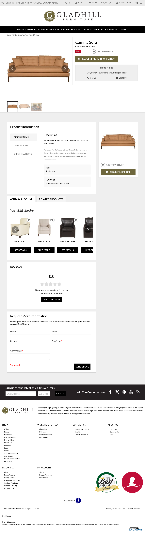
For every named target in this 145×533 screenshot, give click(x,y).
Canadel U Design (11, 485)
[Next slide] (88, 229)
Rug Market (96, 29)
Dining (29, 29)
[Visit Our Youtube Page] (131, 392)
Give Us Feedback (81, 434)
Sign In (41, 472)
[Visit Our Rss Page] (138, 392)
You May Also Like (21, 199)
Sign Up (60, 393)
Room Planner (9, 475)
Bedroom (39, 29)
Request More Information (98, 59)
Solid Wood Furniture (12, 459)
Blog (6, 472)
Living (20, 29)
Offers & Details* (133, 509)
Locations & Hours (82, 429)
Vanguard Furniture (86, 46)
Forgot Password (45, 475)
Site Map (122, 509)
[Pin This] (78, 52)
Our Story (113, 429)
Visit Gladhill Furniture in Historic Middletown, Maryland (29, 3)
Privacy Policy (111, 509)
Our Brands (8, 456)
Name (14, 331)
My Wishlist (43, 478)
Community (114, 432)
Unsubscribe (9, 488)
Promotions (8, 461)
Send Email (82, 366)
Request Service (45, 434)
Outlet (124, 29)
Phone (14, 341)
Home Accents (54, 29)
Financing (43, 429)
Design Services (10, 478)
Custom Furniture (11, 483)
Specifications (23, 153)
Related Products (51, 199)
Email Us (123, 77)
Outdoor (83, 29)
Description (21, 137)
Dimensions (21, 145)
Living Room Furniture (20, 35)
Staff (111, 434)
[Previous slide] (15, 229)
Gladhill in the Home (12, 480)
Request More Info (120, 172)
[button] (65, 68)
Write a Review (51, 299)
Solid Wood (111, 29)
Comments (16, 351)
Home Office (70, 29)
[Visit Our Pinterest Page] (124, 392)
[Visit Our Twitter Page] (117, 392)
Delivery (42, 432)
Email (55, 331)
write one (58, 293)
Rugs (6, 448)
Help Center (44, 437)
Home (9, 35)
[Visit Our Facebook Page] (110, 392)
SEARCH (80, 3)
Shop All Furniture (11, 453)
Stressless (8, 443)
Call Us (93, 77)
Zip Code (57, 341)
